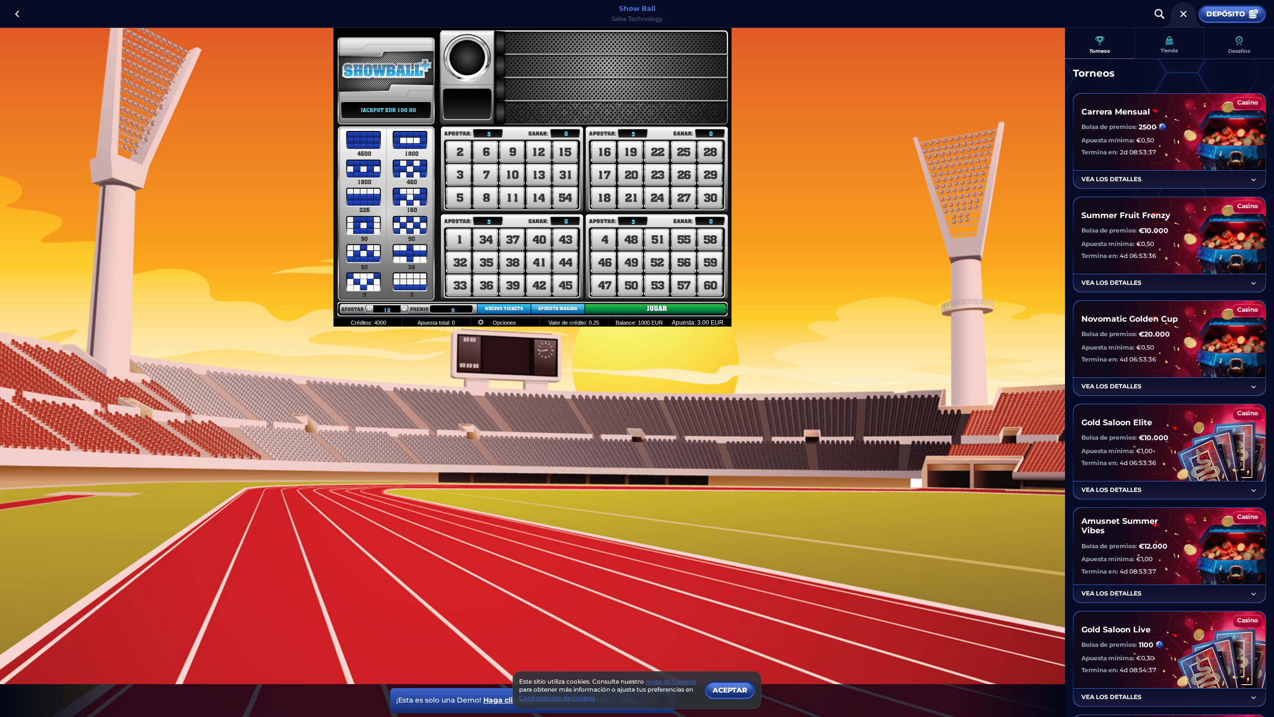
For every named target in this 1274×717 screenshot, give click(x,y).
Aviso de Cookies (670, 681)
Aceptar (730, 690)
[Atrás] (17, 14)
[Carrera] (1183, 14)
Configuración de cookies (557, 698)
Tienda (1169, 50)
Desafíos (1239, 51)
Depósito (1225, 13)
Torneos (1099, 51)
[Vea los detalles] (1254, 180)
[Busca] (1159, 14)
